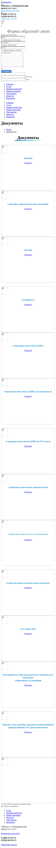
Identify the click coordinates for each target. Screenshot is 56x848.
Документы (11, 93)
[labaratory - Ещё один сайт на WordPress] (6, 2)
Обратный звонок (9, 845)
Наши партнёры (13, 815)
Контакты (10, 98)
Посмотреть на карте (10, 10)
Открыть (28, 163)
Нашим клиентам (14, 89)
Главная (9, 84)
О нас (8, 86)
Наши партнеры (13, 91)
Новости (10, 96)
